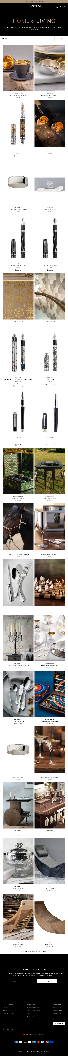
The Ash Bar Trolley (50, 833)
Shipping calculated (34, 951)
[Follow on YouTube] (8, 1029)
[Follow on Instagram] (3, 1029)
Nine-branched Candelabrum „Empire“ (18, 665)
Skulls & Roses (50, 379)
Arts (28, 1014)
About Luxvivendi (8, 1005)
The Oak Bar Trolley (18, 833)
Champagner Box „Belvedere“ (49, 554)
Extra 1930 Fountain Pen (50, 265)
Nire (50, 886)
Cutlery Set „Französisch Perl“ (50, 665)
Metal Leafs (18, 324)
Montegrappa (18, 148)
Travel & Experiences (33, 1011)
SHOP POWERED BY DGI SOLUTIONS (39, 1051)
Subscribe (47, 981)
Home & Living (31, 1005)
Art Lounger (50, 888)
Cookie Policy (57, 1008)
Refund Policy (57, 1014)
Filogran (18, 552)
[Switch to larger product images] (3, 38)
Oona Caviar (50, 207)
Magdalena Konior (18, 93)
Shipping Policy (57, 1011)
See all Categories (32, 1017)
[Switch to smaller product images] (6, 38)
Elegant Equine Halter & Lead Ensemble (18, 554)
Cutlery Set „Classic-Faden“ (18, 610)
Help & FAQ (6, 1011)
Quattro (18, 440)
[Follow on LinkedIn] (12, 1029)
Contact (5, 1008)
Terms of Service (58, 1017)
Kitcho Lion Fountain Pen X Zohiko (18, 151)
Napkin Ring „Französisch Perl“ (49, 95)
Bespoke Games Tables (49, 498)
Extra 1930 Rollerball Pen (18, 265)
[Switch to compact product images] (9, 38)
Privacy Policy (57, 1005)
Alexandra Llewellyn (18, 496)
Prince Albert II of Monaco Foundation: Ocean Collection (18, 380)
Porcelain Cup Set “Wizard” (50, 151)
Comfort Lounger (18, 944)
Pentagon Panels (50, 324)
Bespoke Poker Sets (18, 498)
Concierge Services (8, 1014)
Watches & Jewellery (33, 1008)
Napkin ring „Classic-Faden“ (18, 209)
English (40, 1034)
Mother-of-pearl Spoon (50, 209)
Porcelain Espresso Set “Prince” (18, 95)
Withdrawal (59, 1023)
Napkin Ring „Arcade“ (18, 777)
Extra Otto (50, 440)
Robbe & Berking (50, 93)
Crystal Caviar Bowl (18, 888)
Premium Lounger (50, 944)
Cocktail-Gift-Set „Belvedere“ (50, 777)
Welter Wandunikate (18, 321)
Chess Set (50, 610)
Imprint (55, 1020)
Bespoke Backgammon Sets (50, 721)
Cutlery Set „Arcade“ (18, 721)
